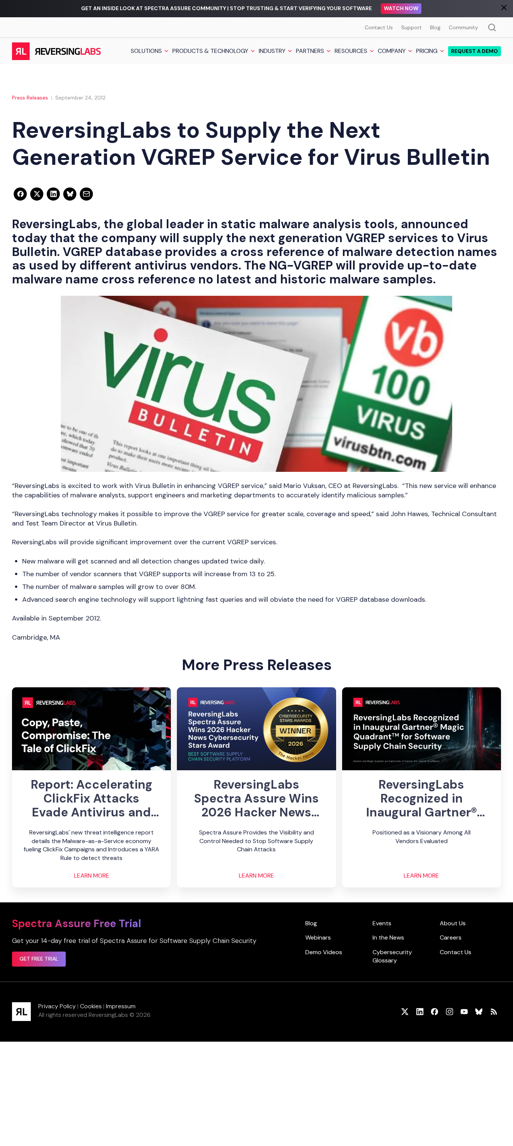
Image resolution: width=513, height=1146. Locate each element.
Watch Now (401, 8)
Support (411, 27)
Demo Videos (323, 952)
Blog (435, 27)
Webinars (318, 937)
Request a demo (474, 51)
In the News (388, 937)
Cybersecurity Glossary (392, 956)
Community (463, 27)
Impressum (121, 1006)
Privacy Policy (57, 1006)
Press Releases (30, 97)
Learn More (91, 876)
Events (382, 923)
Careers (451, 937)
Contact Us (379, 27)
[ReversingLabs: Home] (56, 51)
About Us (453, 923)
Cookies (91, 1006)
